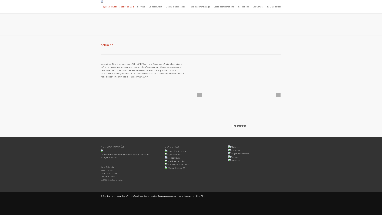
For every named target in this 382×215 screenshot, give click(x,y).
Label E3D (235, 160)
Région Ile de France (240, 153)
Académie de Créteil (176, 161)
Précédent (199, 95)
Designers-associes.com (167, 196)
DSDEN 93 (235, 150)
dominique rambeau (186, 196)
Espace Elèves (173, 157)
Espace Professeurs (176, 151)
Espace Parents (174, 154)
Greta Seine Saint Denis (178, 164)
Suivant (278, 95)
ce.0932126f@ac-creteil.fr (112, 180)
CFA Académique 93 (176, 168)
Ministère (235, 147)
